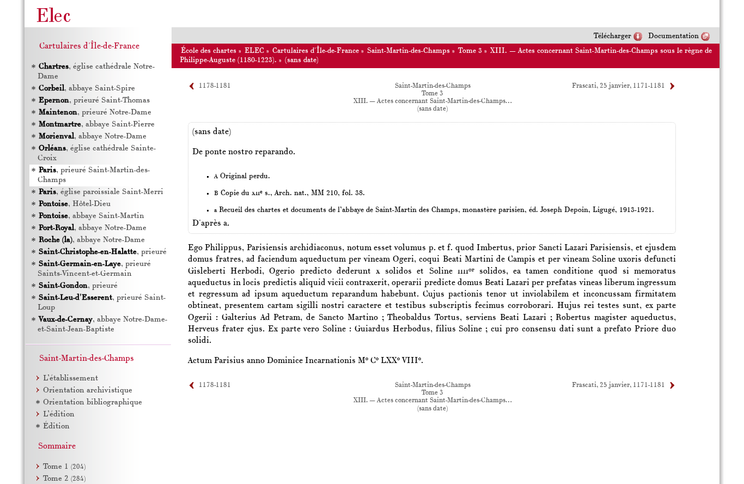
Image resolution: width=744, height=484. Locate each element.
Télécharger (612, 36)
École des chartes (208, 51)
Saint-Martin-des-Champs (408, 51)
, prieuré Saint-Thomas (94, 100)
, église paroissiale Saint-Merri (101, 192)
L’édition (59, 414)
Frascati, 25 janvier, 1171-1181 (618, 86)
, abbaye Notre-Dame (93, 136)
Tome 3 (470, 51)
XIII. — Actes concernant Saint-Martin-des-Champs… (432, 101)
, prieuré (103, 252)
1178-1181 (215, 86)
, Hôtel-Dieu (75, 204)
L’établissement (70, 378)
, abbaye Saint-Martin (91, 216)
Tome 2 (64, 479)
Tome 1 (64, 467)
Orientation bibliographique (92, 402)
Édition (56, 426)
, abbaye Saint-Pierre (97, 124)
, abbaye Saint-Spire (87, 88)
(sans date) (302, 60)
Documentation (673, 36)
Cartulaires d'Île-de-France (315, 51)
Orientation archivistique (87, 390)
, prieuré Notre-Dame (95, 112)
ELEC (254, 51)
